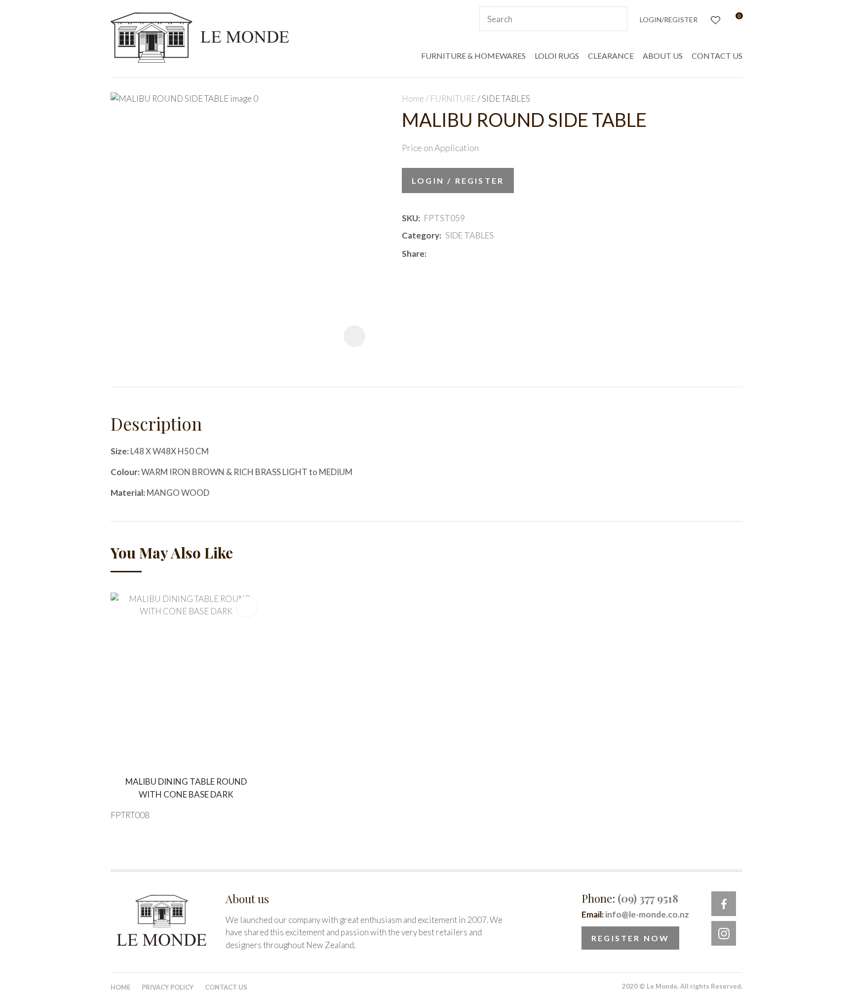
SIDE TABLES (506, 98)
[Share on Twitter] (445, 253)
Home (413, 98)
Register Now (630, 938)
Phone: (630, 898)
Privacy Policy (168, 987)
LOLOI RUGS (557, 55)
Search (615, 18)
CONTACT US (717, 55)
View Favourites (714, 19)
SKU (410, 218)
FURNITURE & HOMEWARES (473, 55)
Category (420, 235)
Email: (635, 914)
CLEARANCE (611, 55)
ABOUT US (663, 55)
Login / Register (458, 180)
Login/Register (669, 19)
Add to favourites (247, 607)
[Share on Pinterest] (474, 254)
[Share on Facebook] (432, 253)
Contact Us (226, 987)
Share (413, 253)
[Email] (460, 253)
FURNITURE (453, 98)
